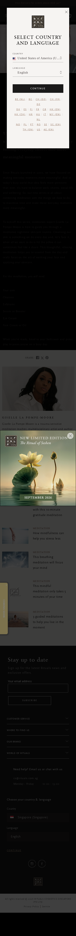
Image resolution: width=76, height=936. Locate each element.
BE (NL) (20, 99)
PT (32, 124)
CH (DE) (41, 99)
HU (38, 114)
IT (44, 114)
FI (31, 109)
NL (38, 119)
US (38, 130)
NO (18, 124)
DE (38, 104)
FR (37, 109)
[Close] (66, 12)
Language (19, 68)
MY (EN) (55, 114)
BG (30, 99)
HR (31, 114)
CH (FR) (55, 99)
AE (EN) (49, 130)
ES (25, 109)
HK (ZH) (20, 114)
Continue (38, 88)
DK (18, 109)
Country (18, 53)
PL (25, 124)
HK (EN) (55, 109)
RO (39, 124)
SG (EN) (55, 124)
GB (44, 109)
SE (45, 124)
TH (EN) (28, 130)
